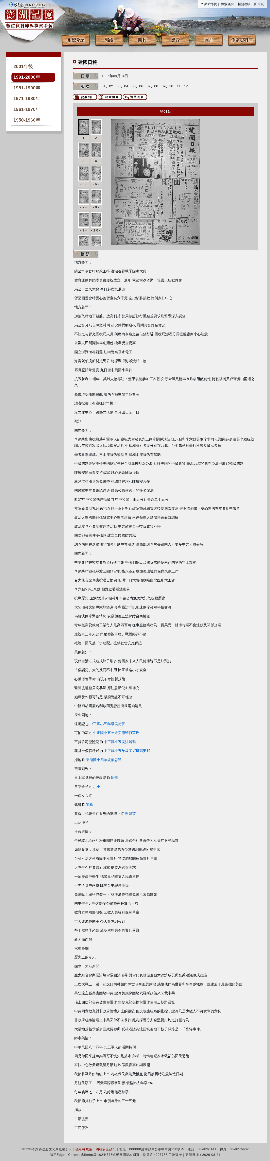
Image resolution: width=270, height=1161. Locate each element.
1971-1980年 (26, 98)
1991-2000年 (26, 77)
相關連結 (244, 4)
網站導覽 (210, 4)
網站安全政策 (106, 1149)
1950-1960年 (26, 120)
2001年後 (23, 66)
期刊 (142, 40)
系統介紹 (76, 40)
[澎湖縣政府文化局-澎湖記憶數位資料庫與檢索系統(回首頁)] (29, 15)
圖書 (208, 40)
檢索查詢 (227, 4)
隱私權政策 (84, 1149)
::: (202, 4)
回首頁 (259, 4)
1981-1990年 (26, 87)
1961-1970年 (26, 109)
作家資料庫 (242, 40)
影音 (175, 40)
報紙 (109, 40)
